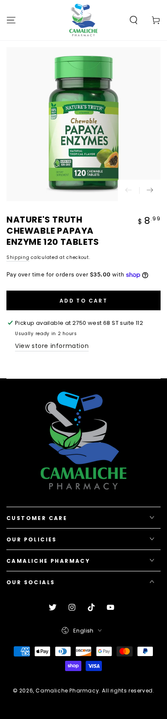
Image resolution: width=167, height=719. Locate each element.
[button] (133, 20)
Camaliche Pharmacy (67, 690)
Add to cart (83, 300)
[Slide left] (128, 190)
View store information (52, 346)
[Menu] (11, 20)
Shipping (18, 257)
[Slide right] (150, 190)
